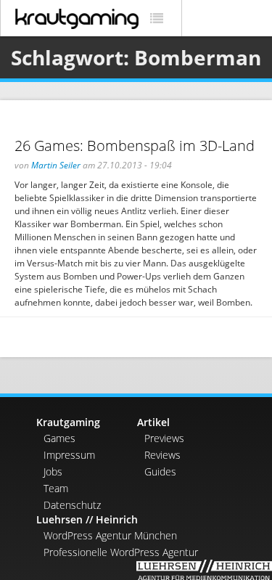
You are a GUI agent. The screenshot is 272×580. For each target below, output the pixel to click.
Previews (164, 438)
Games (59, 438)
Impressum (69, 455)
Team (56, 488)
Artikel (153, 422)
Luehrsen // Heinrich (87, 519)
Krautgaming (68, 422)
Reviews (162, 455)
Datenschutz (72, 505)
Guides (160, 471)
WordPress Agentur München (110, 535)
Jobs (53, 471)
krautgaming (77, 19)
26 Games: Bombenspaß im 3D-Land (135, 145)
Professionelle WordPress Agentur (121, 552)
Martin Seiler (56, 165)
